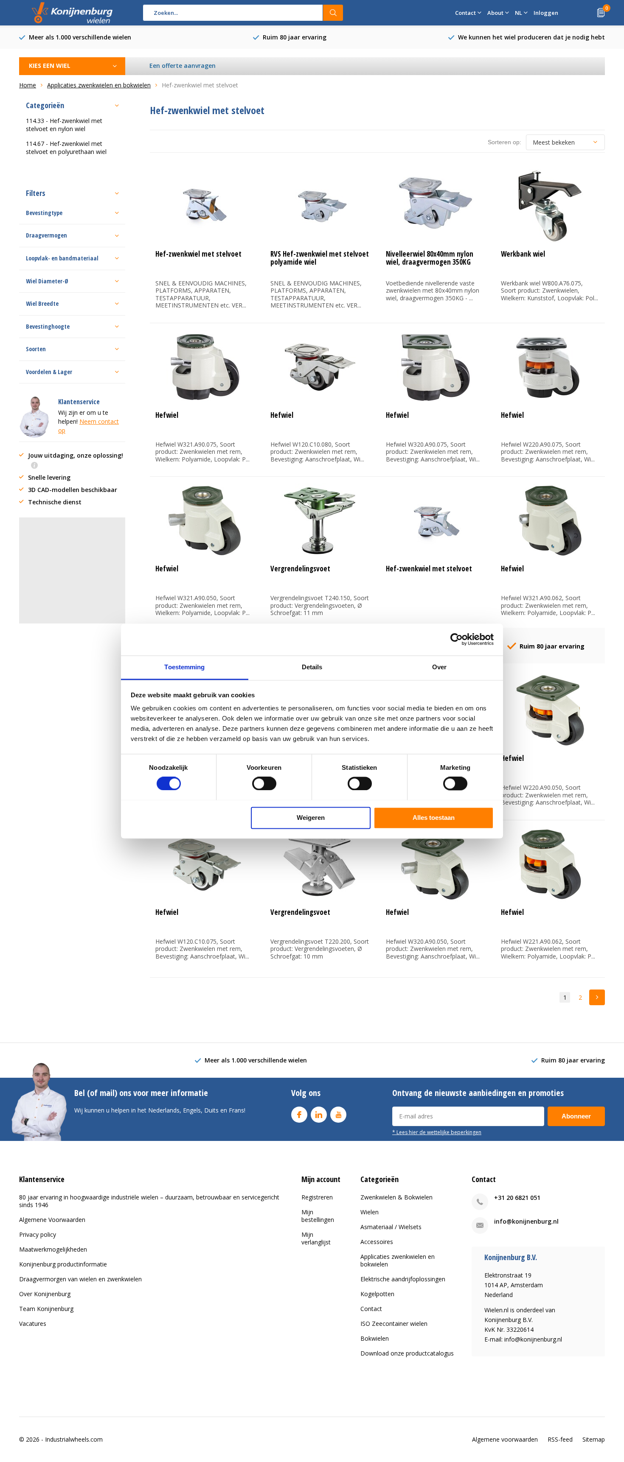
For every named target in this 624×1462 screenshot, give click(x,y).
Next (597, 997)
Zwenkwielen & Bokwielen (396, 1197)
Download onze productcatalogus (407, 1353)
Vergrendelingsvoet (300, 568)
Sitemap (593, 1439)
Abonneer (576, 1116)
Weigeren (311, 817)
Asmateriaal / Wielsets (391, 1227)
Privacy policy (37, 1234)
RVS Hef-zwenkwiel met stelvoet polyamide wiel (319, 258)
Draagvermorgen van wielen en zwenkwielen (80, 1279)
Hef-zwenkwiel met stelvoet (198, 254)
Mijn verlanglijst (316, 1238)
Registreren (317, 1197)
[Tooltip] (34, 466)
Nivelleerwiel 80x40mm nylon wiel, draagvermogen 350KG (429, 258)
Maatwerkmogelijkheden (53, 1249)
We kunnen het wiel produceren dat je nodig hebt (531, 37)
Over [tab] (439, 667)
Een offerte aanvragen (182, 65)
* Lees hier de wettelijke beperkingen (436, 1132)
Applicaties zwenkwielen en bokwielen (397, 1260)
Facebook (299, 1115)
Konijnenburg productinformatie (63, 1264)
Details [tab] (312, 667)
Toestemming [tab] (184, 667)
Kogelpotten (377, 1294)
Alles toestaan (434, 817)
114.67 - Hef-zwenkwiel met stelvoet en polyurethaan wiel (66, 148)
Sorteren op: (504, 142)
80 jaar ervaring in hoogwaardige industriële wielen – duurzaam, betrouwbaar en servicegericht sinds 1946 (149, 1201)
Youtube (338, 1115)
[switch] (264, 783)
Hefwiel (166, 415)
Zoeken (333, 12)
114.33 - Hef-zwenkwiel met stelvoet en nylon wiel (64, 125)
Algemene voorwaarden (505, 1439)
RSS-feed (560, 1439)
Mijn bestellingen (317, 1216)
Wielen (369, 1212)
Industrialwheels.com (74, 1439)
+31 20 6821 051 (517, 1197)
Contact (371, 1309)
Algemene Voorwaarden (52, 1220)
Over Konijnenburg (44, 1294)
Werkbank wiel (523, 254)
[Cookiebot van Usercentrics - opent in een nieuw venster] (456, 639)
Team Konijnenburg (46, 1309)
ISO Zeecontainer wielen (393, 1323)
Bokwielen (374, 1338)
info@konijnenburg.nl (526, 1221)
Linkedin (319, 1115)
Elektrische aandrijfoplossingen (402, 1279)
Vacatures (32, 1323)
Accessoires (376, 1242)
